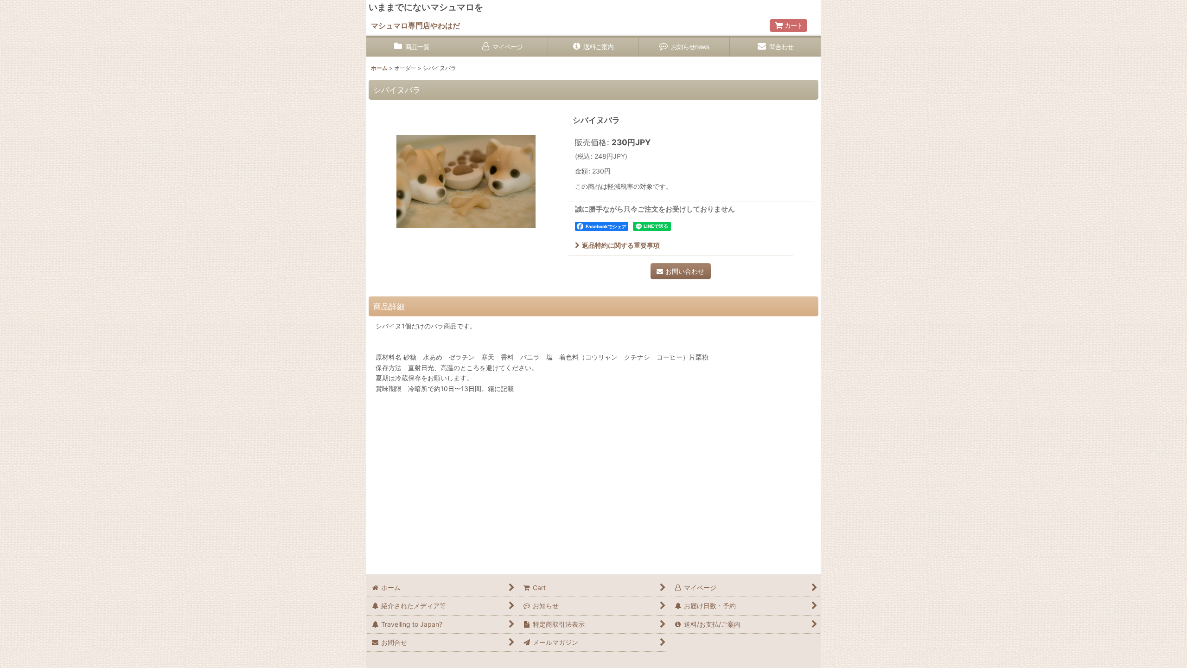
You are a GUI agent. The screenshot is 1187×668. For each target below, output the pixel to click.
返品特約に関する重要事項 (621, 245)
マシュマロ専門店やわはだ (415, 25)
